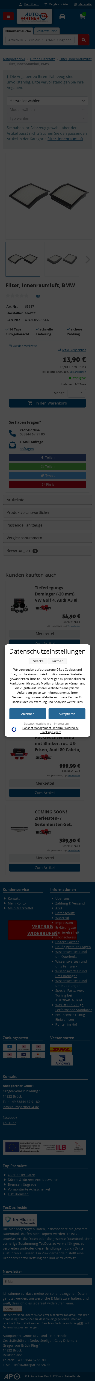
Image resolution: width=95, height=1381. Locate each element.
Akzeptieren (67, 714)
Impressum (61, 724)
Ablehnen (27, 714)
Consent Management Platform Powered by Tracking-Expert (50, 730)
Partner (57, 661)
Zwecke (38, 661)
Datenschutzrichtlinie (38, 724)
